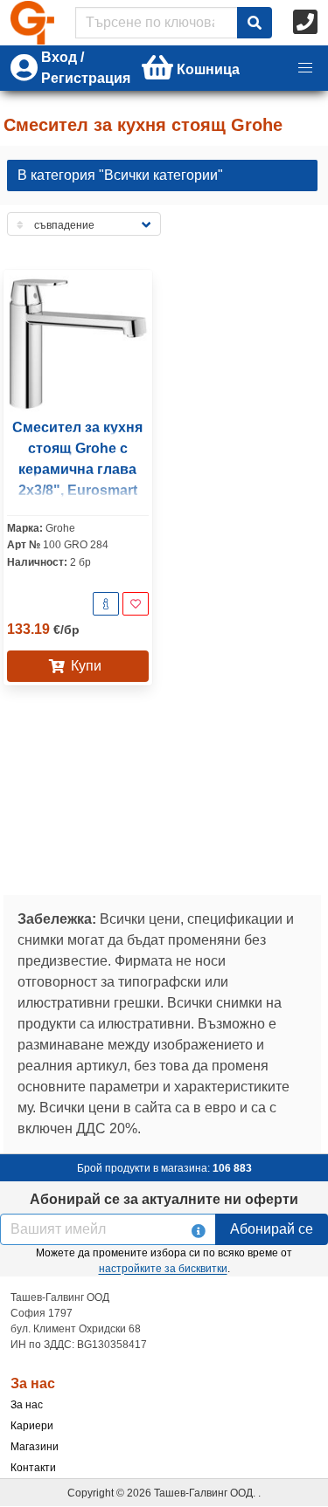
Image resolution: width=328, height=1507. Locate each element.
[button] (305, 68)
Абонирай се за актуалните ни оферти (164, 1199)
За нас (26, 1405)
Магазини (34, 1447)
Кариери (31, 1426)
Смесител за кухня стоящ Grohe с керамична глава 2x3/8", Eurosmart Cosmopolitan (77, 469)
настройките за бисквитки (163, 1269)
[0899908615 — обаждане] (307, 23)
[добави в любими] (135, 604)
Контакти (33, 1468)
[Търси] (254, 22)
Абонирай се (271, 1228)
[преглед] (106, 604)
